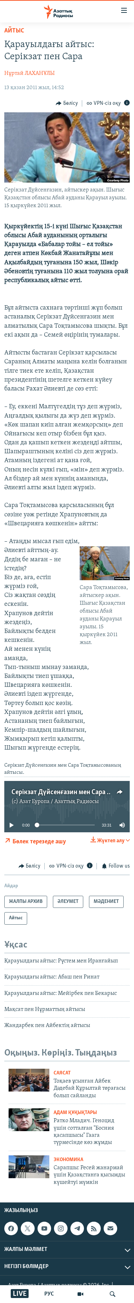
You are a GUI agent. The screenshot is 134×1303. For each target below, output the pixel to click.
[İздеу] (112, 1294)
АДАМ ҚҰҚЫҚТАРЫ (75, 1112)
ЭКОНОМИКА (68, 1160)
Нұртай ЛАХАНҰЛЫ (29, 73)
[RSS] (93, 1228)
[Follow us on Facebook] (11, 1228)
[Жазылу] (110, 1228)
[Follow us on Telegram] (77, 1228)
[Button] (67, 103)
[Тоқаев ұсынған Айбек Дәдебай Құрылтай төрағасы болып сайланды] (29, 1080)
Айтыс (14, 31)
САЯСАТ (62, 1073)
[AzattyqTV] (80, 1294)
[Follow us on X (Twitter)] (27, 1228)
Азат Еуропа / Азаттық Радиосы (59, 801)
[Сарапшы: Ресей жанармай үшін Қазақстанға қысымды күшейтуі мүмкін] (29, 1166)
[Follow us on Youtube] (44, 1228)
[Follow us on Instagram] (61, 1228)
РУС (49, 1294)
